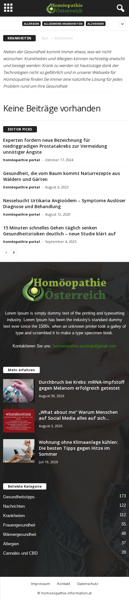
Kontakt (63, 583)
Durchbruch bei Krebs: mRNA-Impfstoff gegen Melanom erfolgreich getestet (81, 385)
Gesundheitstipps (19, 497)
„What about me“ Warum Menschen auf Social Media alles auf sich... (78, 415)
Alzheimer (95, 24)
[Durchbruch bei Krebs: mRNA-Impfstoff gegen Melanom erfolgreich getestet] (18, 391)
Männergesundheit (19, 534)
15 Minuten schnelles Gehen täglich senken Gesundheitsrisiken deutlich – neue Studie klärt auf (59, 231)
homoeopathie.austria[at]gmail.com (84, 346)
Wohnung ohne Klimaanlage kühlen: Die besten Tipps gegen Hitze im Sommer (78, 448)
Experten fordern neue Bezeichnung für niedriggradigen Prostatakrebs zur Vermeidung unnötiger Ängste (55, 146)
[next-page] (14, 252)
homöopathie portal (21, 159)
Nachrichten (14, 506)
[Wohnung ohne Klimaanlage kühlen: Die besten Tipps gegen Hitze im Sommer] (18, 451)
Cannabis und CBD (20, 553)
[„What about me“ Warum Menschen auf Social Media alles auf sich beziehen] (18, 421)
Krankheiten (14, 515)
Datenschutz (87, 583)
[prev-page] (6, 252)
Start (45, 38)
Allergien (31, 24)
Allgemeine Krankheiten (63, 24)
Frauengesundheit (19, 525)
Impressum (40, 583)
